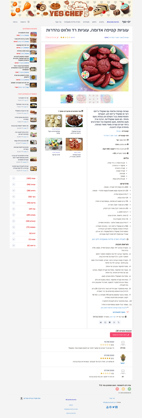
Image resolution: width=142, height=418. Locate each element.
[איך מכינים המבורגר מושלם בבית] (33, 85)
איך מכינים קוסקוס (23, 45)
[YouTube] (107, 407)
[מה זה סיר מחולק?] (33, 105)
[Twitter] (113, 407)
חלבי (75, 129)
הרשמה (23, 22)
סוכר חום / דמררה (116, 37)
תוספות (26, 48)
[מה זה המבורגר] (33, 99)
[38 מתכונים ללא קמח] (33, 142)
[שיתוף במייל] (105, 322)
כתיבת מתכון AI (113, 22)
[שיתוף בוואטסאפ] (114, 322)
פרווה (53, 129)
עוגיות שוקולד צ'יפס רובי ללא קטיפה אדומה (76, 133)
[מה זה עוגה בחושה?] (33, 112)
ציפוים (27, 63)
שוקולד (21, 63)
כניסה (15, 22)
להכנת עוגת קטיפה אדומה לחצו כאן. (114, 308)
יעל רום (113, 317)
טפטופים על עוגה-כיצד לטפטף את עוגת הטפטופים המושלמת (20, 68)
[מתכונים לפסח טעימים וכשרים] (33, 149)
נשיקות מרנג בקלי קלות (54, 132)
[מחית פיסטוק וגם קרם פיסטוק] (33, 77)
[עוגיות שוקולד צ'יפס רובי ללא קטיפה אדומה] (74, 120)
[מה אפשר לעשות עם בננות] (33, 127)
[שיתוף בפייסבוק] (110, 322)
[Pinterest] (110, 407)
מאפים (25, 162)
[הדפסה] (101, 322)
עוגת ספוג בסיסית (23, 51)
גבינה (22, 35)
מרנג (53, 152)
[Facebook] (116, 407)
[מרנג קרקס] (53, 144)
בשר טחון (22, 87)
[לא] (117, 390)
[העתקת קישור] (119, 322)
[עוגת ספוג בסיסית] (33, 52)
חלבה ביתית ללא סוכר (21, 39)
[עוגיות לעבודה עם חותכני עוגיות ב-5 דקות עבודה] (33, 168)
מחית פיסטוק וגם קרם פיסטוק (21, 76)
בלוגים (101, 22)
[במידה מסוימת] (123, 390)
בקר (27, 87)
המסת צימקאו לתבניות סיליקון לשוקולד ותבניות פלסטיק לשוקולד (21, 58)
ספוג (75, 152)
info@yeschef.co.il (109, 402)
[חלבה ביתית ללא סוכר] (33, 40)
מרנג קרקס (56, 155)
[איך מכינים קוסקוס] (33, 46)
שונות (25, 107)
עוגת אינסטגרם (24, 33)
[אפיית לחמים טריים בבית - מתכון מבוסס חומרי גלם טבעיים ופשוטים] (33, 159)
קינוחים (58, 129)
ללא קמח (21, 41)
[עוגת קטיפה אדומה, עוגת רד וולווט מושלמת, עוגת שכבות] (74, 144)
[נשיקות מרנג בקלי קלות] (53, 120)
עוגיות (126, 37)
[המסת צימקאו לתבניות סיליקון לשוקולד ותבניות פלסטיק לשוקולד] (33, 59)
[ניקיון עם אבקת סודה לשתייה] (33, 119)
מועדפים (86, 22)
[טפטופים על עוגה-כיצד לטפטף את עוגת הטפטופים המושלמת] (33, 69)
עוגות (79, 152)
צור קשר (58, 22)
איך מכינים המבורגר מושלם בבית (20, 84)
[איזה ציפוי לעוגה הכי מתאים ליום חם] (33, 134)
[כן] (129, 390)
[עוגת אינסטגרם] (33, 34)
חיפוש (94, 22)
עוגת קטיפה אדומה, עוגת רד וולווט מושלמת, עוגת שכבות (75, 157)
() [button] (31, 178)
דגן (22, 48)
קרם (22, 80)
